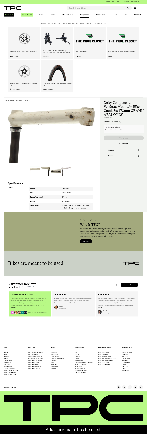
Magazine (126, 2)
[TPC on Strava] (124, 387)
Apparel (114, 15)
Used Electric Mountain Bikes (107, 358)
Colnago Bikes (126, 362)
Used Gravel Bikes (103, 352)
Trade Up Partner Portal (35, 356)
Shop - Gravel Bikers (10, 374)
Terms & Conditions (80, 364)
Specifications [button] (15, 183)
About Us (54, 352)
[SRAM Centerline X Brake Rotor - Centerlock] (24, 38)
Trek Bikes (125, 356)
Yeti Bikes (125, 354)
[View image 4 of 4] (66, 171)
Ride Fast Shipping (80, 372)
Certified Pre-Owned (57, 358)
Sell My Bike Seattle (33, 364)
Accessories (100, 15)
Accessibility (54, 366)
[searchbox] (96, 8)
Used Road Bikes (103, 354)
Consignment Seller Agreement (84, 362)
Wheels (6, 358)
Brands (6, 352)
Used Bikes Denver (104, 362)
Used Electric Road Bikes (105, 360)
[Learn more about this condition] (120, 122)
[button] (140, 8)
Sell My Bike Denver (34, 362)
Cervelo (124, 364)
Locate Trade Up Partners (35, 358)
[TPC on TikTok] (141, 387)
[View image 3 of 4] (56, 171)
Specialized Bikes (127, 352)
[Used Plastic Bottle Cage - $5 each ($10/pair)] (122, 38)
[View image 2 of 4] (45, 171)
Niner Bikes (125, 370)
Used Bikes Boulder (104, 364)
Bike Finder (138, 15)
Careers (53, 360)
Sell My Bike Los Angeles (35, 360)
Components (84, 15)
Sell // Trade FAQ (33, 354)
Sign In (77, 354)
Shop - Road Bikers (10, 372)
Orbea (124, 368)
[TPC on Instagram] (119, 387)
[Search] (128, 8)
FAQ (76, 352)
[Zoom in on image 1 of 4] (50, 132)
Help (117, 2)
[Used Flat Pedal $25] (90, 38)
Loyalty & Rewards (9, 368)
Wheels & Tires (67, 15)
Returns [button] (111, 156)
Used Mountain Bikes (104, 356)
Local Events (55, 356)
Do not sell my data (80, 368)
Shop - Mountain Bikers (11, 370)
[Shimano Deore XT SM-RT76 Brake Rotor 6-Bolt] (24, 71)
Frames (53, 15)
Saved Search (27, 15)
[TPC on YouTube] (135, 387)
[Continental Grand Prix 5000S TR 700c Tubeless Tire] (57, 71)
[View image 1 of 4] (35, 171)
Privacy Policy (79, 360)
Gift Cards (7, 364)
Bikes (41, 15)
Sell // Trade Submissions (35, 352)
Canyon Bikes (126, 358)
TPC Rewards (110, 2)
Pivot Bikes (125, 360)
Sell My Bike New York (34, 366)
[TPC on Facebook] (130, 387)
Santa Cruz (125, 366)
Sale (125, 15)
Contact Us (78, 358)
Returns (77, 356)
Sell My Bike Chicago (34, 368)
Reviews (53, 368)
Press (52, 362)
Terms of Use (78, 366)
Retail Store (135, 2)
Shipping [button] (111, 150)
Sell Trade (9, 15)
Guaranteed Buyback (81, 370)
